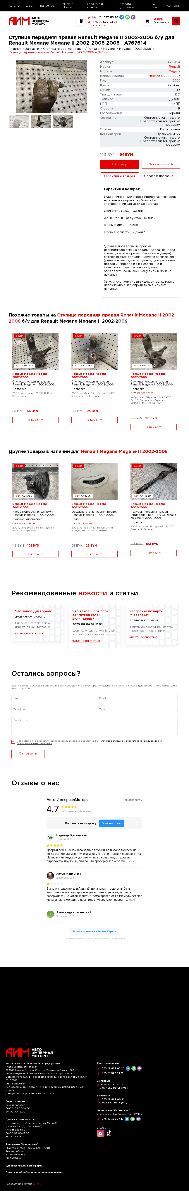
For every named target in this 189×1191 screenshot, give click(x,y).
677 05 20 (105, 17)
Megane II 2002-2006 (164, 76)
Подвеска (19, 389)
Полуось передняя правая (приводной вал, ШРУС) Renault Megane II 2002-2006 (153, 515)
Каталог (15, 5)
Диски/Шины (68, 6)
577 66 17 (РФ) (112, 1103)
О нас (155, 6)
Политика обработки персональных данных (35, 1172)
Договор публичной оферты (24, 1166)
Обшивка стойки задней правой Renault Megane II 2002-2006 (94, 513)
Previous (12, 86)
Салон (75, 519)
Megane (174, 71)
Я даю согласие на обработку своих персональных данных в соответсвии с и (90, 742)
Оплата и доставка (127, 6)
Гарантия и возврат (95, 6)
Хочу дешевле (161, 164)
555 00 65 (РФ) (113, 1088)
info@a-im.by (105, 1128)
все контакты (96, 26)
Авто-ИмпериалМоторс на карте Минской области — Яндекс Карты (94, 939)
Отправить (28, 753)
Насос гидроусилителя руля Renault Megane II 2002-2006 (33, 513)
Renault (174, 66)
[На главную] (29, 20)
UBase (37, 1184)
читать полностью (29, 633)
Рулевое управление (27, 519)
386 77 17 (111, 1119)
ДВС (29, 5)
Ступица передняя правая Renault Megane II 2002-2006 (33, 383)
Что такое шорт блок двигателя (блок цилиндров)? (90, 615)
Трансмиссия (47, 5)
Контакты (173, 5)
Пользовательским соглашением (34, 743)
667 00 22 (112, 1099)
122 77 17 (111, 1085)
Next (90, 86)
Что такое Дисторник (33, 611)
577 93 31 (104, 22)
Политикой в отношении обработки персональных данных (130, 741)
